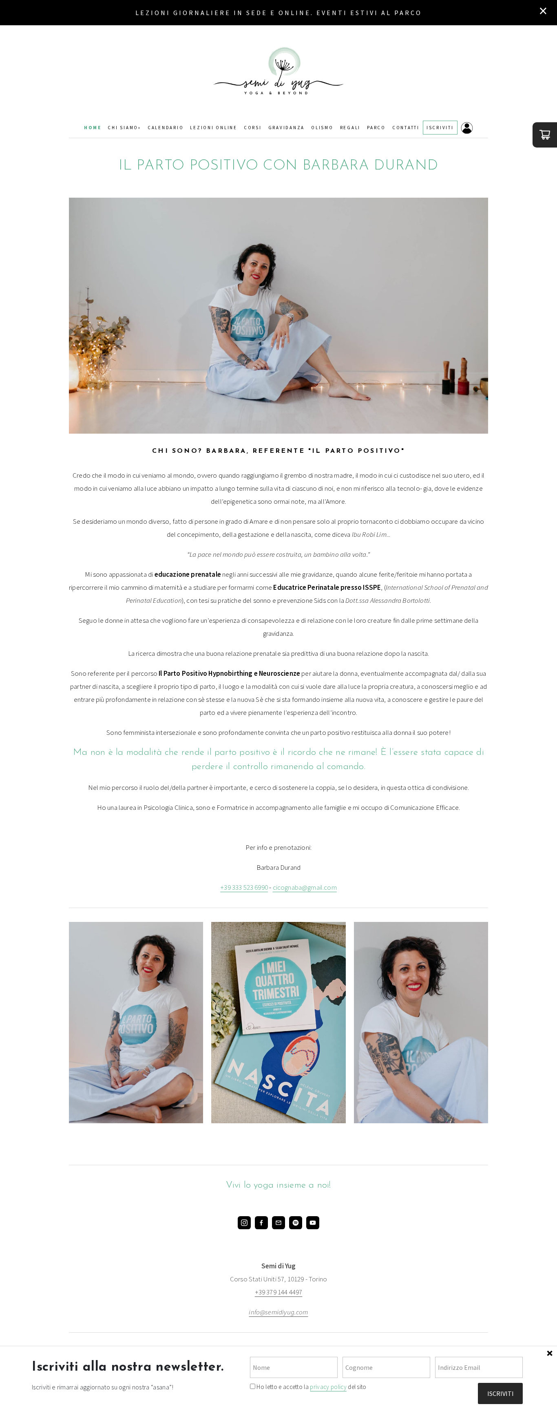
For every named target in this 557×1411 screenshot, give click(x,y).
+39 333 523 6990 (244, 887)
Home (92, 127)
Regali (350, 127)
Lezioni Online (213, 127)
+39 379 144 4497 (279, 1292)
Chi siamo (123, 127)
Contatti (406, 127)
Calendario (166, 127)
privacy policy (328, 1387)
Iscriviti (440, 127)
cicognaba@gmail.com (305, 887)
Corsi (253, 127)
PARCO (408, 13)
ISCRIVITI (500, 1393)
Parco (376, 127)
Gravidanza (286, 127)
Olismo (322, 127)
